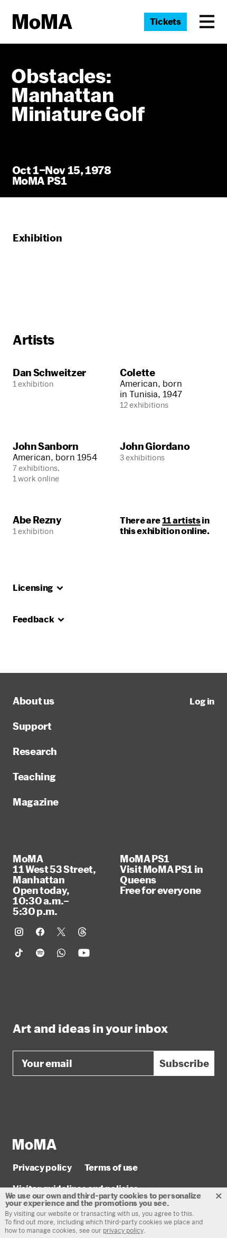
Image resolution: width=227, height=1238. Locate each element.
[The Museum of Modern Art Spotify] (40, 952)
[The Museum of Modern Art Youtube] (84, 952)
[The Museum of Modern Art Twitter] (61, 931)
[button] (206, 21)
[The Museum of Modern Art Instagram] (19, 931)
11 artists (181, 520)
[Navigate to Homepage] (42, 22)
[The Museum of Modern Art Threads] (82, 931)
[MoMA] (35, 1144)
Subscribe (184, 1063)
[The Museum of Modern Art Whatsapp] (61, 952)
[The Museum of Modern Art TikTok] (19, 952)
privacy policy (123, 1230)
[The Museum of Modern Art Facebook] (40, 931)
